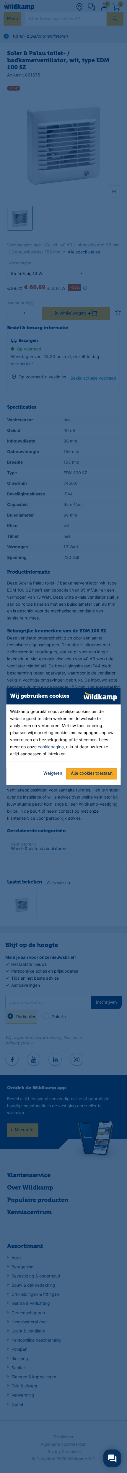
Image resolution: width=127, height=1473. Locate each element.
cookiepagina (51, 746)
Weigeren (52, 773)
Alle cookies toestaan (92, 773)
